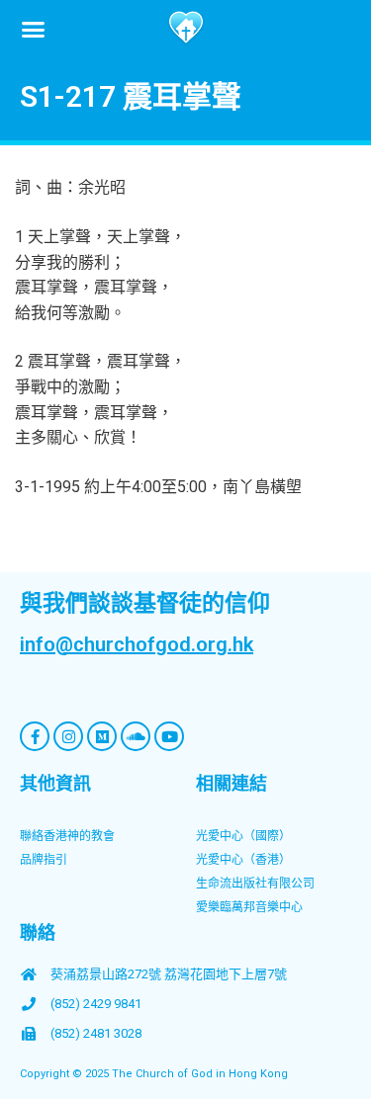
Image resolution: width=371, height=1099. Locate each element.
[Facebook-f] (34, 736)
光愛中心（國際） (243, 836)
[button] (33, 28)
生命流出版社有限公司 (255, 883)
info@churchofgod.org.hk (136, 644)
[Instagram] (68, 736)
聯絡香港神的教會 (67, 836)
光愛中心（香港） (243, 860)
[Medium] (102, 736)
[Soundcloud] (135, 736)
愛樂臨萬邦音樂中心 (249, 907)
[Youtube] (169, 736)
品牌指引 (43, 860)
